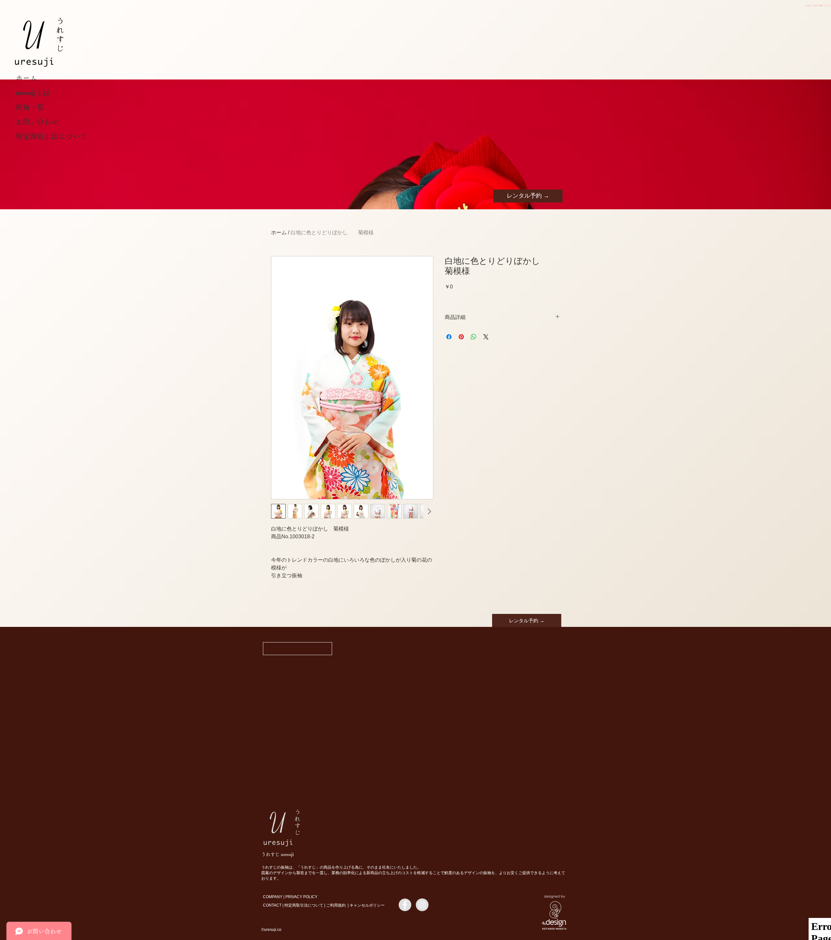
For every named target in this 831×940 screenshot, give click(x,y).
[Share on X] (486, 337)
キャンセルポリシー (367, 905)
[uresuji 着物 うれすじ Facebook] (405, 904)
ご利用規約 (336, 905)
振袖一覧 (30, 107)
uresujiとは (33, 92)
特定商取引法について (51, 136)
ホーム (26, 77)
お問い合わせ (37, 121)
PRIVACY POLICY (301, 897)
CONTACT (272, 905)
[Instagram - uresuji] (422, 904)
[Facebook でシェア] (449, 337)
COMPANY (272, 897)
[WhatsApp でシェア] (474, 337)
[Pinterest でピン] (461, 337)
